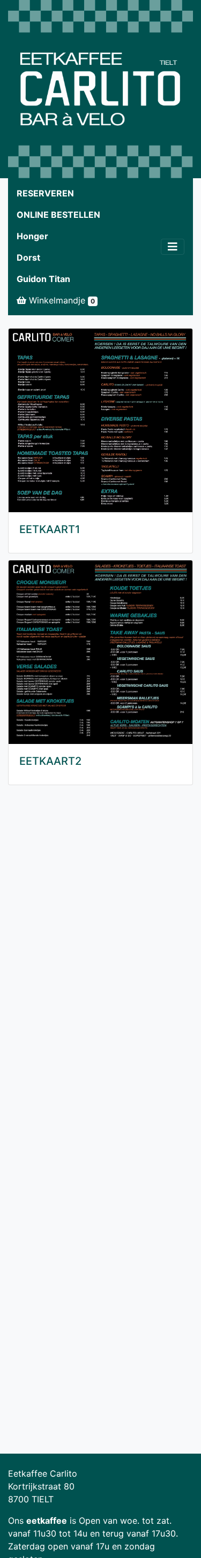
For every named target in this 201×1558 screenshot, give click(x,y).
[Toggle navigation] (172, 247)
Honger (32, 236)
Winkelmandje (60, 300)
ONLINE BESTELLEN (58, 214)
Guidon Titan (43, 278)
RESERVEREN (45, 193)
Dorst (28, 257)
